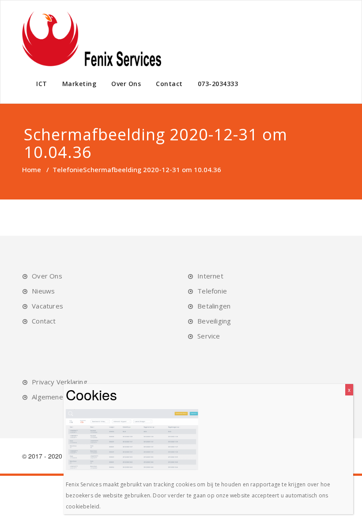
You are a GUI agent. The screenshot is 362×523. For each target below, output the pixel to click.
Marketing (79, 83)
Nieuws (43, 290)
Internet (210, 275)
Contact (169, 83)
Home (31, 169)
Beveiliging (214, 320)
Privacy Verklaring (59, 381)
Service (208, 335)
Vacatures (47, 305)
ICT (41, 83)
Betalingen (213, 305)
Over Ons (126, 83)
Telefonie (68, 169)
